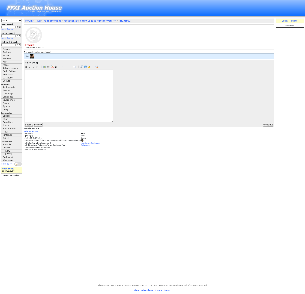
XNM (5, 62)
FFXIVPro (7, 154)
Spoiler (89, 67)
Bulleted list (63, 67)
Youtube (52, 67)
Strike (37, 67)
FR (11, 164)
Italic (29, 67)
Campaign (8, 93)
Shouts (6, 81)
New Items (8, 168)
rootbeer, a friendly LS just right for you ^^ (90, 21)
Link (48, 67)
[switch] (18, 164)
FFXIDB (6, 151)
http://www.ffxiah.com (90, 143)
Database (8, 78)
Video (55, 67)
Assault (6, 90)
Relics (5, 65)
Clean (96, 67)
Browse (6, 49)
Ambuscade (9, 87)
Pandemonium (52, 21)
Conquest (8, 97)
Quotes (81, 67)
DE (8, 164)
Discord (7, 147)
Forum (6, 125)
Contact (168, 290)
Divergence (9, 100)
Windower (8, 160)
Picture (44, 67)
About (137, 290)
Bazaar (6, 55)
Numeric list (66, 67)
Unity (5, 109)
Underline (33, 67)
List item (70, 67)
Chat (5, 119)
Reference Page (31, 131)
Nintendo (7, 135)
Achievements (10, 68)
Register (294, 21)
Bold (26, 67)
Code (85, 67)
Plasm (6, 103)
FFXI (38, 21)
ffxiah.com (85, 145)
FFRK (5, 132)
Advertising (147, 290)
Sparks (6, 106)
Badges (6, 116)
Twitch (6, 138)
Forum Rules (9, 128)
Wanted (7, 58)
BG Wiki (7, 144)
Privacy (158, 290)
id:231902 (124, 21)
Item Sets (8, 74)
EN (4, 164)
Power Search (7, 29)
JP (1, 164)
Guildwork (8, 157)
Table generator (74, 67)
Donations (8, 122)
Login (285, 21)
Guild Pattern (9, 71)
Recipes (7, 52)
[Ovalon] (32, 56)
